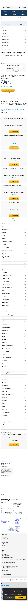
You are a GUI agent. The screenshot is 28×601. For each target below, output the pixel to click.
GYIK (21, 24)
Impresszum (4, 554)
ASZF (3, 543)
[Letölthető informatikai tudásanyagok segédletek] (7, 484)
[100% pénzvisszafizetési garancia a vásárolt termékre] (4, 522)
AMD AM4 (14, 30)
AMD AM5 (14, 33)
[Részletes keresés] (25, 18)
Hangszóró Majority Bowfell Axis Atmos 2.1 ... (14, 125)
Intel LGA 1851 (14, 45)
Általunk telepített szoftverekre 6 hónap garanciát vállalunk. (23, 528)
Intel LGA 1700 (14, 42)
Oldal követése (4, 466)
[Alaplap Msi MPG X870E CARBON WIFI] (14, 437)
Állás (3, 550)
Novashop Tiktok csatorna (7, 568)
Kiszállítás (7, 24)
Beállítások (9, 597)
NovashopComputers (6, 463)
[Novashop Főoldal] (14, 3)
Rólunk (5, 11)
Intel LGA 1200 (14, 39)
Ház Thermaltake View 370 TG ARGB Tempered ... (14, 158)
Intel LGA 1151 (14, 36)
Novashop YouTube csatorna (9, 567)
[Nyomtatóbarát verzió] (23, 53)
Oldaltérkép (4, 551)
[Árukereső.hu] (14, 585)
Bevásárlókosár (7, 7)
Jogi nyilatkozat (5, 552)
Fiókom (3, 541)
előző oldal (14, 218)
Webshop (14, 11)
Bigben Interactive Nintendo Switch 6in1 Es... (14, 142)
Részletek (21, 594)
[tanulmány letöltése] (6, 492)
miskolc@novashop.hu (7, 574)
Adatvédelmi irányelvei (22, 579)
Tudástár (14, 14)
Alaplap (4, 27)
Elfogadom (20, 597)
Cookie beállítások (5, 555)
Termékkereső (4, 537)
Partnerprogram (5, 542)
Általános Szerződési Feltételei (12, 580)
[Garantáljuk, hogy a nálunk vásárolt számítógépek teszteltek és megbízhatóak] (17, 523)
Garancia (21, 21)
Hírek (23, 11)
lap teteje (14, 220)
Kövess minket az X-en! (8, 565)
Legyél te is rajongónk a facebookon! (10, 566)
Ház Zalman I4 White (14, 209)
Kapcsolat (23, 14)
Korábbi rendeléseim (6, 539)
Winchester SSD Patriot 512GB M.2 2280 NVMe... (14, 192)
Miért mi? (3, 92)
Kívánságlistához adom (12, 92)
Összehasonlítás (6, 58)
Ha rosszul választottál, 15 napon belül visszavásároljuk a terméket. (4, 529)
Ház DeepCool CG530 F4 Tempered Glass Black (14, 175)
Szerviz (5, 14)
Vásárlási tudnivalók (7, 21)
